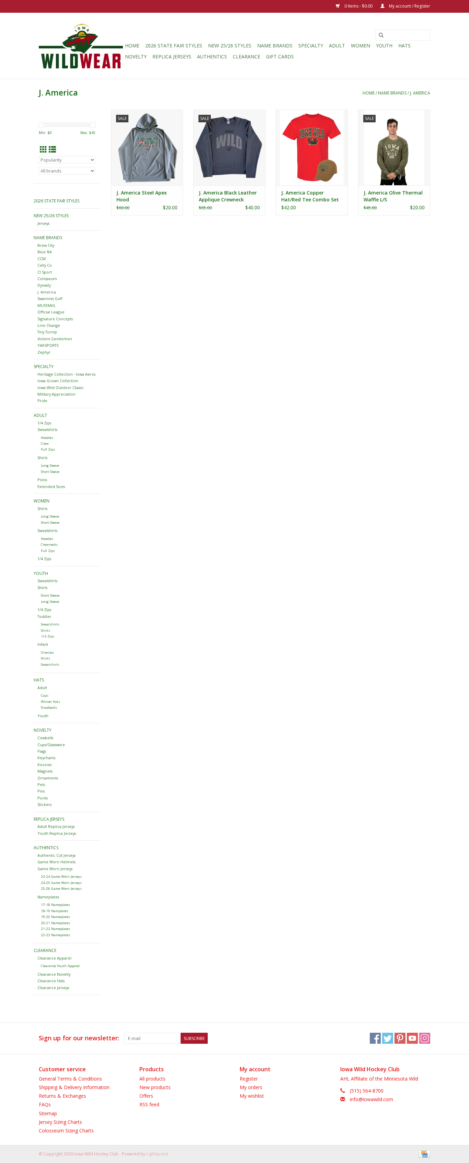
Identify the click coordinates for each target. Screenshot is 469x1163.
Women (360, 45)
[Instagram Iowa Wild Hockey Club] (424, 1038)
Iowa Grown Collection (57, 380)
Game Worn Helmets (56, 861)
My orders (251, 1087)
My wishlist (252, 1096)
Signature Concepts (55, 318)
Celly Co (44, 265)
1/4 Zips (44, 422)
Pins (41, 791)
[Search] (381, 35)
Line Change (48, 325)
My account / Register (409, 6)
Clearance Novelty (53, 974)
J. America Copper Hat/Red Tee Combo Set (310, 196)
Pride (42, 400)
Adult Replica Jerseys (56, 826)
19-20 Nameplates (55, 917)
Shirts (42, 457)
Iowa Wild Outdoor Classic (60, 387)
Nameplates (48, 896)
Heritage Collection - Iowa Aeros (66, 374)
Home (132, 45)
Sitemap (48, 1113)
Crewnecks (49, 544)
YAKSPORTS (47, 345)
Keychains (46, 757)
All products (152, 1078)
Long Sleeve (50, 465)
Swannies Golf (49, 298)
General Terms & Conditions (70, 1078)
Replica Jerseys (171, 56)
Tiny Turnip (47, 331)
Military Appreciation (56, 394)
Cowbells (45, 737)
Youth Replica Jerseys (56, 833)
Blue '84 (44, 251)
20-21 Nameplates (55, 923)
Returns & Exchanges (62, 1096)
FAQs (45, 1104)
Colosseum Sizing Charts (66, 1130)
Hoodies (47, 437)
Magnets (45, 771)
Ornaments (47, 777)
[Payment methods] (423, 1153)
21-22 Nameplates (55, 929)
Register (249, 1078)
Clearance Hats (51, 980)
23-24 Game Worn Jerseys (61, 876)
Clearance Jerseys (53, 987)
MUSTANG (46, 305)
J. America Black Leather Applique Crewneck (228, 196)
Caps (44, 695)
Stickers (44, 804)
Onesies (47, 652)
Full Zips (48, 449)
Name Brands (275, 45)
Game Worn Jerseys (54, 868)
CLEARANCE (246, 56)
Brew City (45, 245)
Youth (384, 45)
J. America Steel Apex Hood (141, 196)
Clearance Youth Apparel (60, 966)
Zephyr (43, 352)
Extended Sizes (51, 486)
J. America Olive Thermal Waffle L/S (393, 196)
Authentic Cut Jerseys (56, 855)
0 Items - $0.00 (358, 6)
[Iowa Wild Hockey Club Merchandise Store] (81, 45)
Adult (337, 45)
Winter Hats (50, 701)
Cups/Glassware (51, 744)
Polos (42, 479)
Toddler (44, 616)
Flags (41, 751)
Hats (404, 45)
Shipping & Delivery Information (74, 1087)
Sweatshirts (47, 429)
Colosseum (47, 278)
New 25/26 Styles (229, 45)
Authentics (212, 56)
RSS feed (149, 1104)
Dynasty (44, 285)
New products (155, 1087)
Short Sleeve (50, 471)
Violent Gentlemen (54, 338)
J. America (420, 93)
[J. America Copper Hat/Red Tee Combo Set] (312, 147)
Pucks (42, 797)
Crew (45, 443)
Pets (41, 784)
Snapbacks (49, 707)
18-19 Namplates (54, 911)
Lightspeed (157, 1154)
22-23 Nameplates (55, 935)
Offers (146, 1096)
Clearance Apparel (54, 958)
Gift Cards (280, 56)
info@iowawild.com (371, 1099)
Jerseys (43, 223)
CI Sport (44, 272)
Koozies (44, 764)
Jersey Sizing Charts (60, 1122)
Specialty (310, 45)
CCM (41, 258)
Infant (42, 644)
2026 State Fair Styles (173, 45)
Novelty (136, 56)
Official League (51, 311)
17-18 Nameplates (55, 904)
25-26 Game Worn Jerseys (61, 888)
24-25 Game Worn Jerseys (61, 882)
